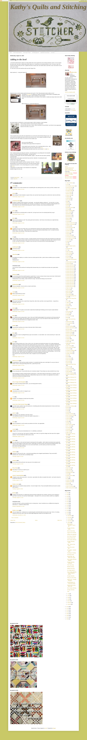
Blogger (54, 728)
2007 (67, 617)
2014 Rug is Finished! (71, 536)
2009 (67, 613)
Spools (66, 166)
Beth (13, 315)
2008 (67, 615)
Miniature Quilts (69, 332)
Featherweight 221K (70, 261)
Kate (13, 421)
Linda (13, 291)
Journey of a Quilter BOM (71, 308)
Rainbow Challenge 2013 (71, 374)
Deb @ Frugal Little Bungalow (18, 381)
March (68, 600)
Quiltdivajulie (15, 246)
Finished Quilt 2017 (70, 274)
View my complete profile (70, 92)
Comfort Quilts (69, 235)
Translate (74, 110)
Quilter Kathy (74, 72)
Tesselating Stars (69, 472)
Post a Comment (14, 517)
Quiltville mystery (69, 369)
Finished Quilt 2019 (70, 277)
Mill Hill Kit (68, 329)
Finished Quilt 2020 (70, 278)
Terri (13, 341)
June (68, 595)
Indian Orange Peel (69, 169)
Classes (67, 233)
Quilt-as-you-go (69, 368)
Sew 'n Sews (68, 426)
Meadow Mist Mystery (70, 327)
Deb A (13, 226)
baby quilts (68, 199)
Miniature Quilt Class (70, 330)
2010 (67, 611)
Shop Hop (68, 430)
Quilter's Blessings (68, 173)
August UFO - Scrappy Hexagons (71, 580)
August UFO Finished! (71, 532)
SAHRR (67, 412)
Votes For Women (69, 486)
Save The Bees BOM (70, 415)
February (69, 602)
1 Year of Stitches (69, 182)
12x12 (67, 184)
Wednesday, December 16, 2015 (19, 515)
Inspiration (68, 305)
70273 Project (69, 192)
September (69, 520)
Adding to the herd (71, 568)
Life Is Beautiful (69, 323)
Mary (13, 333)
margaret (14, 460)
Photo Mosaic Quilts (70, 347)
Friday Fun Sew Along (71, 577)
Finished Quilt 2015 (70, 271)
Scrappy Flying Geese (69, 167)
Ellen (13, 218)
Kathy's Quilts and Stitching (48, 7)
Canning (67, 221)
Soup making (68, 467)
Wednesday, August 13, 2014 (18, 189)
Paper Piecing (69, 345)
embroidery (68, 248)
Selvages (68, 422)
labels (67, 317)
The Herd (52, 52)
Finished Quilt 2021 (70, 280)
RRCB (67, 409)
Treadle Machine (69, 475)
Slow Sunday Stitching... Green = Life (71, 525)
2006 (67, 618)
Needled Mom (15, 284)
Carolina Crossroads (70, 224)
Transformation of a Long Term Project (71, 583)
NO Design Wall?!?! (71, 570)
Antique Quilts (69, 195)
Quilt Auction (68, 358)
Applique (68, 196)
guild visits (68, 292)
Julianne (14, 451)
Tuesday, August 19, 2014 (17, 488)
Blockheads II (68, 215)
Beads (67, 205)
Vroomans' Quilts (16, 299)
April (68, 599)
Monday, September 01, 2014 (18, 506)
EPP (67, 250)
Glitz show (68, 289)
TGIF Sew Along (70, 564)
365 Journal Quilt (68, 176)
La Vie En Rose (69, 315)
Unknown (14, 389)
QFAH (67, 355)
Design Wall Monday (71, 537)
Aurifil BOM (68, 198)
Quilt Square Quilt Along (71, 364)
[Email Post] (21, 177)
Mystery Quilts (69, 333)
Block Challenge (69, 210)
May (68, 597)
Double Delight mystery (70, 245)
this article (29, 94)
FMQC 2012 (68, 288)
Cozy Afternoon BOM (70, 238)
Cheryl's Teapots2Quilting (18, 475)
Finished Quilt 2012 (70, 265)
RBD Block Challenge (70, 406)
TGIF (68, 591)
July (68, 593)
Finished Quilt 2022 (70, 281)
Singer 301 (15, 178)
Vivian (13, 440)
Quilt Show (68, 362)
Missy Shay (14, 467)
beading (67, 204)
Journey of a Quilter (69, 174)
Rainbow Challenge (70, 373)
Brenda (14, 492)
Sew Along (68, 427)
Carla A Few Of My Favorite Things (19, 404)
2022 (67, 499)
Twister (67, 477)
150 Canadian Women (70, 185)
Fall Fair (67, 256)
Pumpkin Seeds (69, 353)
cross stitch (68, 239)
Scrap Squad (68, 419)
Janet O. (14, 413)
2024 (67, 496)
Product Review (69, 351)
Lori (13, 396)
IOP (67, 307)
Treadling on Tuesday (71, 552)
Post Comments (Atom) (20, 522)
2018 (67, 506)
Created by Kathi (16, 200)
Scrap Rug (68, 418)
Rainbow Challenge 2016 (71, 382)
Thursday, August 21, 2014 (17, 497)
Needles (67, 337)
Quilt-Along (68, 366)
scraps (67, 421)
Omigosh (68, 338)
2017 (67, 508)
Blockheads (68, 213)
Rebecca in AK (15, 360)
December (69, 515)
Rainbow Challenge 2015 (71, 379)
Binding (67, 209)
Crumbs (67, 241)
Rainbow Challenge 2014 (71, 377)
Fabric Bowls (68, 251)
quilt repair (68, 361)
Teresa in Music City (16, 369)
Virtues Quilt (68, 484)
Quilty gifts (68, 371)
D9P (67, 244)
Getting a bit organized (71, 534)
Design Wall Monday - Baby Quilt (71, 586)
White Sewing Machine (70, 487)
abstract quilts (69, 193)
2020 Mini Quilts (69, 187)
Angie (13, 185)
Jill (13, 236)
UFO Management (35, 52)
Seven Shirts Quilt (69, 424)
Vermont (67, 483)
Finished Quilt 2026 (70, 286)
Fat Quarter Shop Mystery (71, 259)
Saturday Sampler (69, 413)
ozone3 (14, 429)
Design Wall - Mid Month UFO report (71, 557)
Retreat (67, 407)
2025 (67, 494)
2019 (67, 505)
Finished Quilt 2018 (70, 275)
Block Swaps (68, 212)
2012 (67, 608)
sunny (13, 193)
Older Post (59, 520)
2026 (67, 492)
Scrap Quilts (68, 416)
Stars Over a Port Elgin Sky (70, 170)
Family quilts (68, 257)
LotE (67, 324)
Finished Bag (68, 263)
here (42, 147)
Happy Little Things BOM (71, 298)
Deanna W (14, 274)
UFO (67, 478)
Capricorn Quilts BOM (70, 222)
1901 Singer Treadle (27, 52)
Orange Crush (69, 340)
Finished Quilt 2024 (70, 285)
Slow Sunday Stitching (17, 52)
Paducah (68, 341)
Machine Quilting (69, 326)
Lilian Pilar (14, 254)
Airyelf (46, 728)
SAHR (67, 410)
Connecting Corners (70, 236)
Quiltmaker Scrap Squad (45, 52)
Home (11, 52)
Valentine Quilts (69, 481)
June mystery (68, 311)
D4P (67, 242)
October (69, 519)
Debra (13, 308)
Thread (67, 473)
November (69, 517)
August (68, 522)
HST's (67, 301)
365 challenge (69, 189)
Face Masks (68, 254)
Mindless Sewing (70, 566)
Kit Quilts (68, 312)
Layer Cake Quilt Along (70, 319)
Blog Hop (68, 218)
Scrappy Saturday (70, 575)
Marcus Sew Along (71, 530)
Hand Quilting (69, 294)
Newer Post (12, 520)
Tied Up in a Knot (68, 178)
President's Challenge (70, 350)
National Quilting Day (70, 335)
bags (67, 201)
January (69, 604)
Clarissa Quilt (68, 232)
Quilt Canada (68, 359)
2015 (67, 512)
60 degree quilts (69, 190)
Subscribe (71, 100)
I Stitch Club (68, 302)
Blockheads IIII (69, 216)
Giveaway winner (70, 554)
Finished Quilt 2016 (70, 272)
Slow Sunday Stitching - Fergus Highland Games (72, 573)
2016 (67, 510)
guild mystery (68, 291)
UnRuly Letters (69, 480)
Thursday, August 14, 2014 (17, 456)
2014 (67, 513)
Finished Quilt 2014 (70, 269)
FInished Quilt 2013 (70, 268)
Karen (13, 210)
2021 (67, 501)
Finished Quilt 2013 (70, 266)
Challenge (68, 225)
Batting (67, 202)
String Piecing (69, 470)
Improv (67, 304)
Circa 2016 (68, 229)
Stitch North (68, 469)
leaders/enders (69, 321)
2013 (67, 606)
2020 (67, 503)
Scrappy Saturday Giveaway (70, 563)
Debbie (14, 325)
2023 (67, 498)
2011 (67, 610)
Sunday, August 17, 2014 (17, 480)
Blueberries (68, 219)
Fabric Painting (69, 253)
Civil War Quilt (69, 230)
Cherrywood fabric (69, 227)
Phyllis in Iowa (15, 484)
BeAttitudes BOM (69, 207)
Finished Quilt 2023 (70, 283)
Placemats (68, 348)
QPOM (67, 356)
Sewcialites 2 (68, 429)
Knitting (67, 314)
